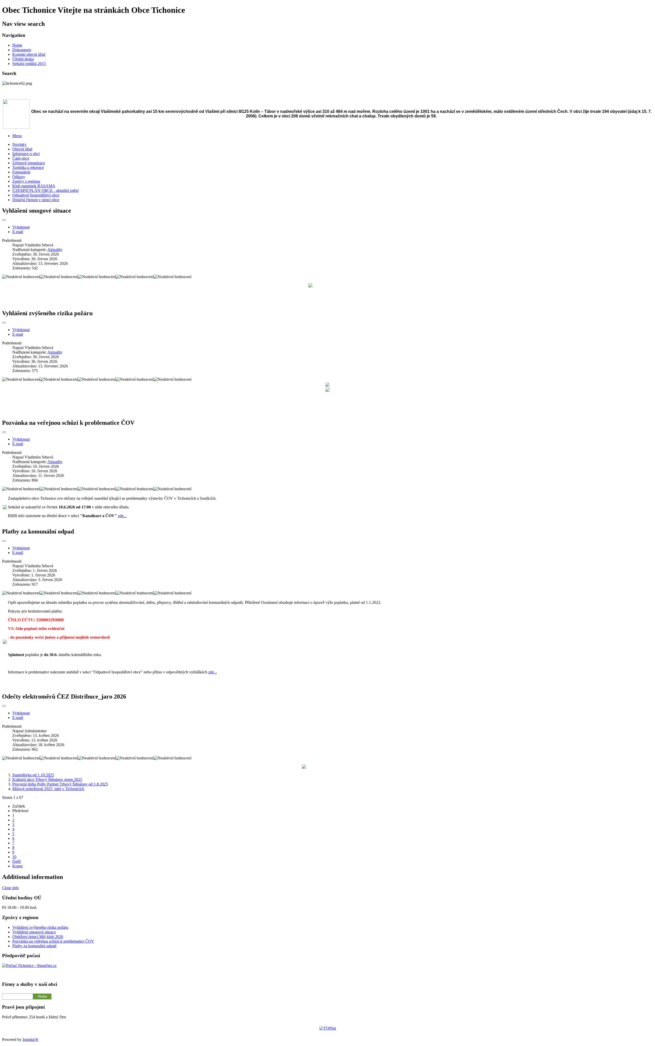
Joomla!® (30, 1039)
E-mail (17, 232)
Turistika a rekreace (28, 167)
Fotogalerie (21, 172)
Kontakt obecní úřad (28, 54)
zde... (122, 516)
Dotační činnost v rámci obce (35, 200)
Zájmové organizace (28, 163)
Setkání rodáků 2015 (29, 63)
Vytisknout (21, 227)
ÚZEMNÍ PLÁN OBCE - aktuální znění (45, 190)
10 (14, 857)
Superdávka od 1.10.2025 (33, 775)
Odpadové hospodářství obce (35, 195)
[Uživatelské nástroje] (4, 220)
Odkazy (18, 177)
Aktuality (54, 249)
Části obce (20, 158)
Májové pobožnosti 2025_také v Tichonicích (48, 789)
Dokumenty (21, 50)
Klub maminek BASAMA (33, 186)
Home (17, 45)
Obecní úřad (22, 149)
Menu (17, 136)
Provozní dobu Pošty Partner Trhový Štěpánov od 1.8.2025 (60, 784)
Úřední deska (23, 59)
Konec (17, 866)
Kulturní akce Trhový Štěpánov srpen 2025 (47, 779)
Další (16, 861)
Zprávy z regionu (26, 181)
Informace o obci (26, 153)
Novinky (19, 144)
